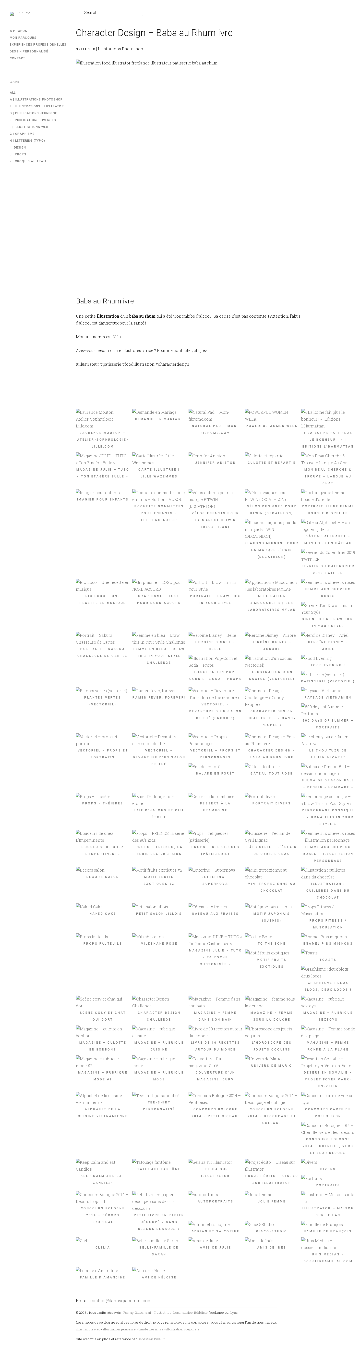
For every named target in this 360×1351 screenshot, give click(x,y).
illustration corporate (182, 1329)
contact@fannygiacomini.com (121, 1300)
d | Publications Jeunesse (33, 113)
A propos (18, 31)
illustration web (88, 1329)
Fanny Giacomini (137, 1312)
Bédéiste (201, 1312)
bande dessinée (151, 1329)
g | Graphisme (22, 134)
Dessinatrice (183, 1312)
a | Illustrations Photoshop (36, 99)
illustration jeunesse (119, 1329)
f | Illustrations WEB (29, 127)
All (13, 92)
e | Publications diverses (33, 120)
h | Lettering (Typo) (27, 140)
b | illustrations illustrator (37, 106)
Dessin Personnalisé (29, 51)
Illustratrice (162, 1312)
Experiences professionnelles (38, 44)
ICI (115, 336)
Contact (17, 58)
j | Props (18, 154)
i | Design (18, 147)
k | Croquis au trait (28, 161)
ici (210, 350)
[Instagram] (68, 14)
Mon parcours (23, 37)
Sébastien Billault (151, 1339)
